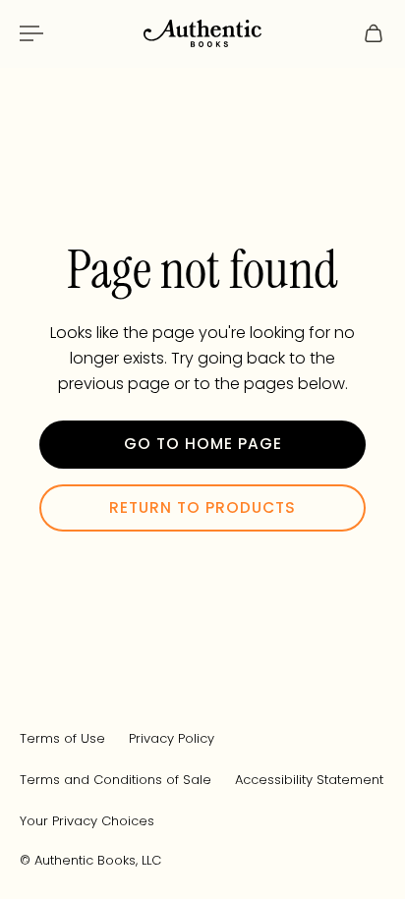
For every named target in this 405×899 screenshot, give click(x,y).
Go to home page (203, 443)
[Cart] (373, 33)
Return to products (202, 507)
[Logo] (202, 33)
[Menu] (31, 33)
